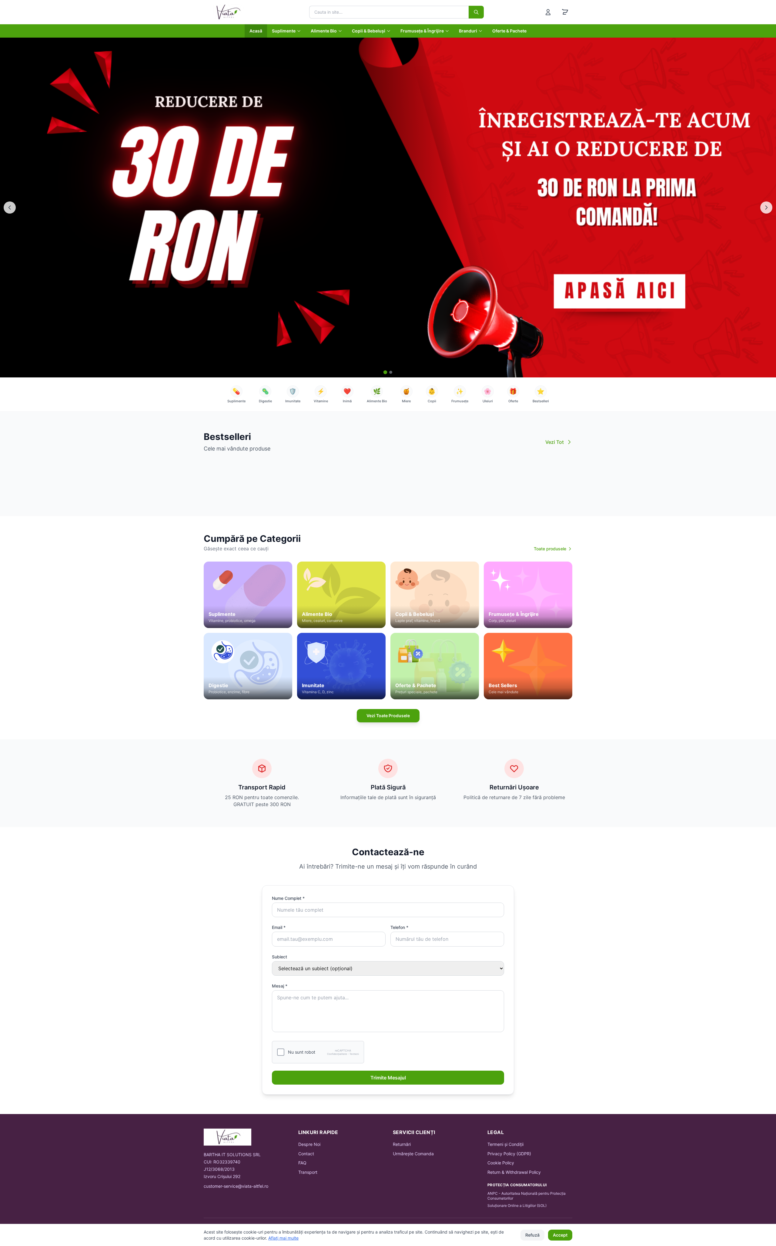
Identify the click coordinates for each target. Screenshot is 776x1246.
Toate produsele (550, 548)
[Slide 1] (385, 372)
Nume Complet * (288, 898)
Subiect (279, 956)
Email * (279, 927)
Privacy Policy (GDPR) (509, 1153)
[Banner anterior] (10, 207)
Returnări (402, 1144)
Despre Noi (309, 1144)
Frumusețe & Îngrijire (422, 30)
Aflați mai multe (283, 1238)
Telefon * (399, 927)
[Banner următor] (766, 207)
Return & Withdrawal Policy (514, 1172)
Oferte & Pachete (509, 30)
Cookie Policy (500, 1162)
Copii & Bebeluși (368, 30)
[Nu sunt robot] (280, 1052)
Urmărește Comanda (413, 1153)
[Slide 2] (390, 372)
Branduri (468, 30)
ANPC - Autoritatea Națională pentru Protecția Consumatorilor (526, 1195)
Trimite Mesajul (388, 1078)
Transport (307, 1172)
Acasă (255, 30)
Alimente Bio (324, 30)
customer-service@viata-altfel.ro (236, 1186)
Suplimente (284, 30)
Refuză (532, 1235)
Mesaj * (279, 985)
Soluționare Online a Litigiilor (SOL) (517, 1205)
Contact (306, 1153)
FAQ (302, 1162)
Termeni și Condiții (505, 1144)
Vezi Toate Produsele (388, 715)
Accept (560, 1235)
